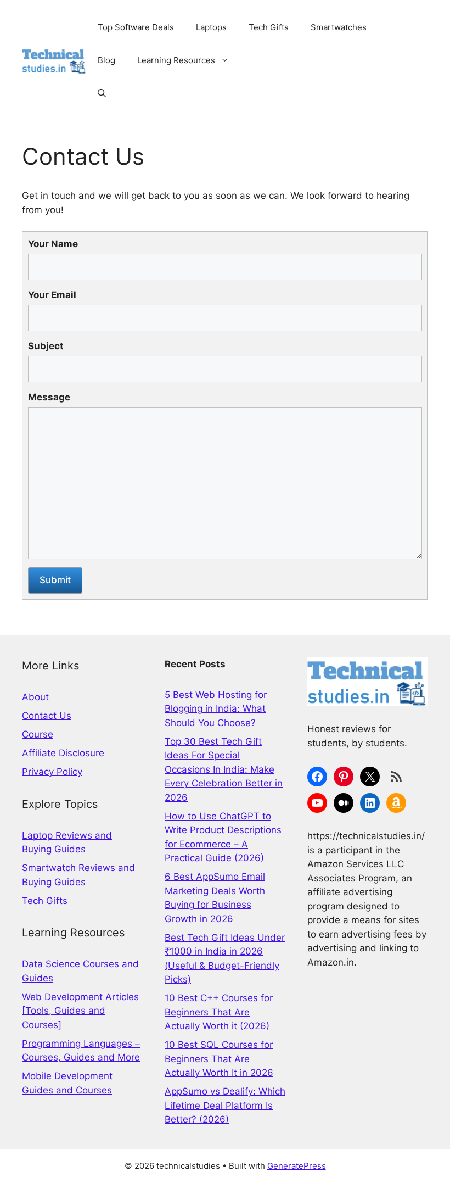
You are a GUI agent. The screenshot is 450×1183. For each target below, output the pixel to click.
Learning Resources (176, 60)
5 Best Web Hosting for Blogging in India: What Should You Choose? (216, 708)
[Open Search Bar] (102, 93)
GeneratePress (296, 1165)
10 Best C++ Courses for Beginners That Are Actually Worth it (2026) (219, 1011)
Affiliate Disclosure (63, 752)
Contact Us (46, 715)
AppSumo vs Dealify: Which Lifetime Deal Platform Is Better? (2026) (225, 1105)
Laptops (211, 27)
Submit (55, 579)
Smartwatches (339, 27)
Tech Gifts (269, 27)
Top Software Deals (136, 27)
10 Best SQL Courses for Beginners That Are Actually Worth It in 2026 (219, 1058)
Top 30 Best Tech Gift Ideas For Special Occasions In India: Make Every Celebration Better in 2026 (224, 769)
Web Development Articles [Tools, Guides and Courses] (80, 1010)
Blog (106, 60)
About (35, 696)
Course (37, 734)
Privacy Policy (52, 771)
